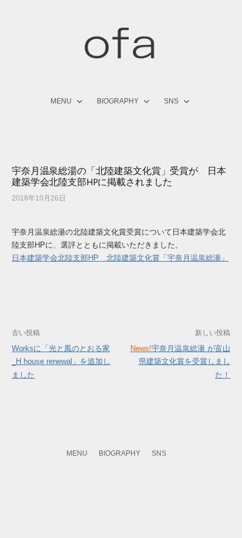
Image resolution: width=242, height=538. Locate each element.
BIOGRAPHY (118, 101)
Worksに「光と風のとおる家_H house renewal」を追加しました (61, 361)
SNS (171, 101)
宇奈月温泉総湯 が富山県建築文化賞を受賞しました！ (180, 361)
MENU (61, 101)
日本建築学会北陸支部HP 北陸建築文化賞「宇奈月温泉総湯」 (120, 257)
